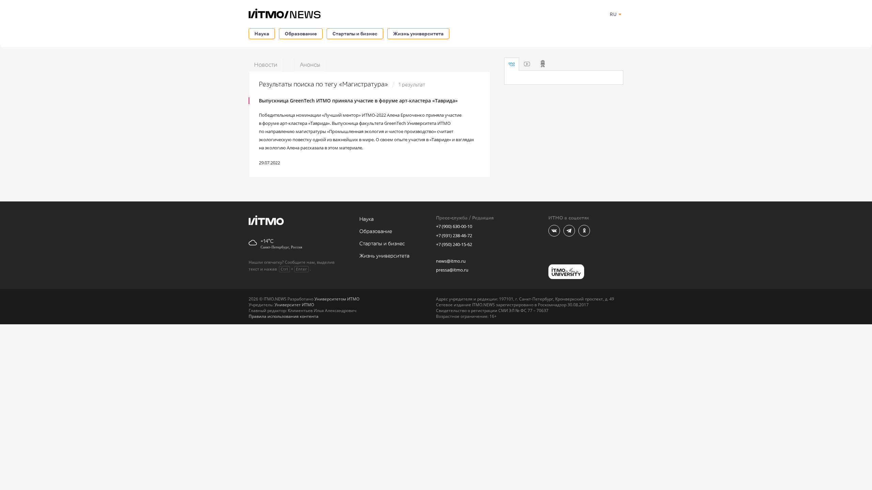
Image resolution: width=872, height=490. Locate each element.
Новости (265, 64)
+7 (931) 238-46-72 (454, 235)
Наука (261, 33)
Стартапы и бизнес (354, 33)
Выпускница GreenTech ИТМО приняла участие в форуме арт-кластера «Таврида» (358, 100)
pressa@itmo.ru (452, 270)
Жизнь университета (418, 33)
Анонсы (310, 64)
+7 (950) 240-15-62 (454, 244)
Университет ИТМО (294, 305)
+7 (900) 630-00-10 (454, 226)
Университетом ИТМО (336, 299)
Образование (301, 33)
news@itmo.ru (451, 261)
